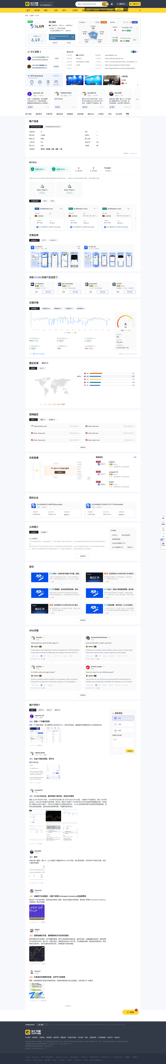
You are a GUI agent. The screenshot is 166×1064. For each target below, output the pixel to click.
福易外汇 (135, 1057)
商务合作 (110, 1037)
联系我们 (35, 1037)
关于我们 (28, 1037)
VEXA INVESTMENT (47, 1057)
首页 (26, 15)
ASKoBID (47, 1060)
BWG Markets (74, 1057)
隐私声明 (56, 1037)
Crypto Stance (37, 1060)
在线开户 (55, 43)
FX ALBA (28, 1060)
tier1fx (55, 1060)
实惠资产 (127, 1057)
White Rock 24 (106, 1057)
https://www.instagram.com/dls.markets (117, 65)
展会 (86, 1037)
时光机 (69, 43)
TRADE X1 (84, 1057)
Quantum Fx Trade (62, 1057)
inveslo (27, 1057)
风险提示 (42, 1037)
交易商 (32, 15)
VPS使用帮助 (102, 1037)
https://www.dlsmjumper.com (114, 58)
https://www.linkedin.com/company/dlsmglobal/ (120, 68)
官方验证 (80, 1037)
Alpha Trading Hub (96, 1060)
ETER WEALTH (94, 1057)
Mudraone (35, 1057)
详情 (36, 292)
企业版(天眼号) (71, 1037)
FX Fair (85, 1060)
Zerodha (62, 1060)
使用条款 (49, 1037)
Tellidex (69, 1060)
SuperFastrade (117, 1057)
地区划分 (117, 1037)
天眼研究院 (92, 1037)
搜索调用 (63, 1037)
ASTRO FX (77, 1060)
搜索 (107, 4)
